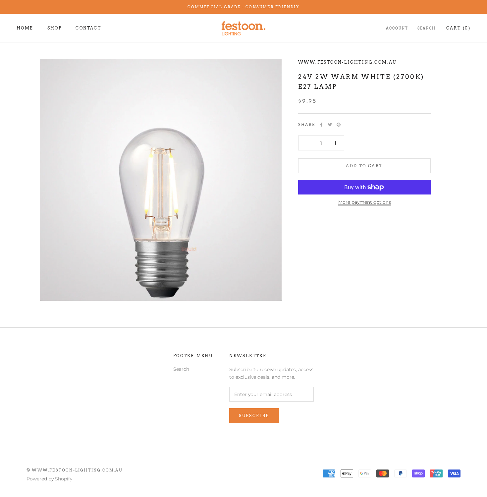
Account (397, 28)
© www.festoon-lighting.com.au (74, 470)
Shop (54, 28)
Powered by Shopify (49, 479)
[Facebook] (321, 125)
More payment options (364, 202)
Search (426, 28)
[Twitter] (330, 125)
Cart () (458, 28)
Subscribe (254, 415)
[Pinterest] (339, 125)
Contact (88, 28)
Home (25, 28)
